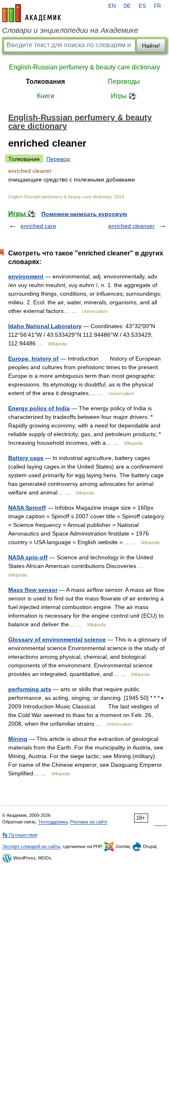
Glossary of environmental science (57, 639)
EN (112, 6)
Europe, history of (33, 358)
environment (25, 276)
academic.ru (31, 13)
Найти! (151, 45)
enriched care (38, 226)
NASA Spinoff (27, 507)
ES (142, 6)
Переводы (124, 81)
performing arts (29, 689)
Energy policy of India (39, 408)
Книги (45, 95)
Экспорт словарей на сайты (31, 846)
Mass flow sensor (32, 589)
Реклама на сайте (88, 821)
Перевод (58, 159)
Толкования (45, 81)
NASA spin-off (28, 557)
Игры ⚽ (124, 95)
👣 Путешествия (19, 834)
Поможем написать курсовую (84, 214)
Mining (17, 739)
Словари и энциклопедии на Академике (70, 30)
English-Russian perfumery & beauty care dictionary (84, 67)
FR (157, 6)
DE (127, 6)
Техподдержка (53, 821)
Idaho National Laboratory (45, 326)
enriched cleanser (131, 226)
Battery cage (25, 458)
